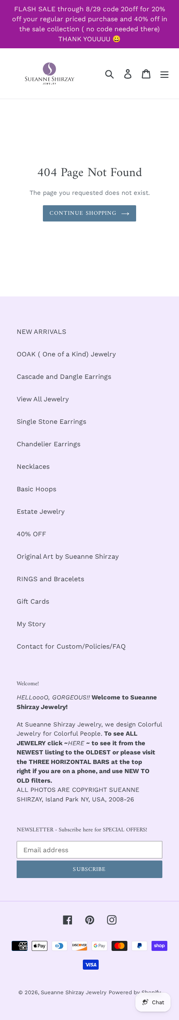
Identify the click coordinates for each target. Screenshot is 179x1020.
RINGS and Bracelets (50, 579)
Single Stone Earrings (51, 421)
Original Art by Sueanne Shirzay (68, 556)
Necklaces (33, 466)
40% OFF (31, 534)
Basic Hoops (36, 489)
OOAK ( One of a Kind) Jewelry (66, 354)
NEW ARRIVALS (41, 332)
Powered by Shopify (135, 992)
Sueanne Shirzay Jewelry (74, 992)
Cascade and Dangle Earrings (64, 377)
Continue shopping (83, 213)
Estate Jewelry (41, 511)
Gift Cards (33, 601)
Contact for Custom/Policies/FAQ (71, 646)
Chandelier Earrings (48, 444)
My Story (31, 624)
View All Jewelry (43, 399)
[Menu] (164, 73)
